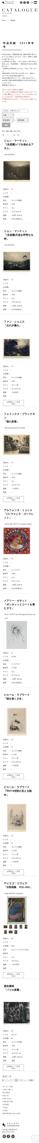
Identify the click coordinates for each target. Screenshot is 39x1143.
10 (21, 1080)
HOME (4, 20)
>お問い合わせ (7, 1098)
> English (5, 1107)
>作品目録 (5, 1104)
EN (32, 2)
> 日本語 (5, 1110)
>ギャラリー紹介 (7, 1086)
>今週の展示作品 (7, 1101)
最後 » (31, 1080)
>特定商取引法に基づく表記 (11, 1113)
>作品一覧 (5, 1095)
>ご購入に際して (7, 1089)
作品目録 (12, 20)
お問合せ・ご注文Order (13, 403)
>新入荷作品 (6, 1092)
